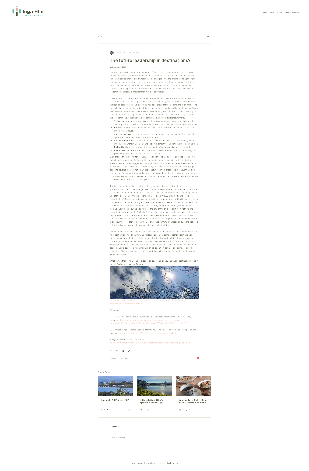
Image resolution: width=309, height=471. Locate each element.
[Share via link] (129, 351)
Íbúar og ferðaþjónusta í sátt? (115, 400)
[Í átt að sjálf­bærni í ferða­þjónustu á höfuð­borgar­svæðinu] (154, 386)
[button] (208, 36)
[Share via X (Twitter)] (117, 351)
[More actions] (197, 52)
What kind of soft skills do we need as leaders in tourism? (193, 401)
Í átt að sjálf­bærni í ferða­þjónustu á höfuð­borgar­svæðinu (152, 401)
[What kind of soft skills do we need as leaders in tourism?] (193, 386)
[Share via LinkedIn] (123, 351)
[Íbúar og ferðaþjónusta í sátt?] (115, 386)
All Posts (101, 36)
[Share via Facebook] (111, 351)
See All (209, 372)
